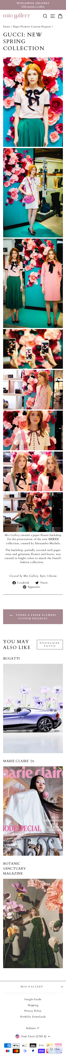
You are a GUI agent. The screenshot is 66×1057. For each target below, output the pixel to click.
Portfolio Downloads (33, 1016)
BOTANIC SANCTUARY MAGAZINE (14, 868)
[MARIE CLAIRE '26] (33, 811)
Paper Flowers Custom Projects (32, 26)
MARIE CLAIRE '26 (18, 761)
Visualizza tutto (50, 644)
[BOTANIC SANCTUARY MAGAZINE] (33, 923)
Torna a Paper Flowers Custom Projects (36, 617)
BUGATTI (11, 658)
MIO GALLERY (32, 986)
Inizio (6, 26)
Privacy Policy (33, 1011)
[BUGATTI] (33, 708)
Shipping (33, 1005)
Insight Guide (33, 999)
